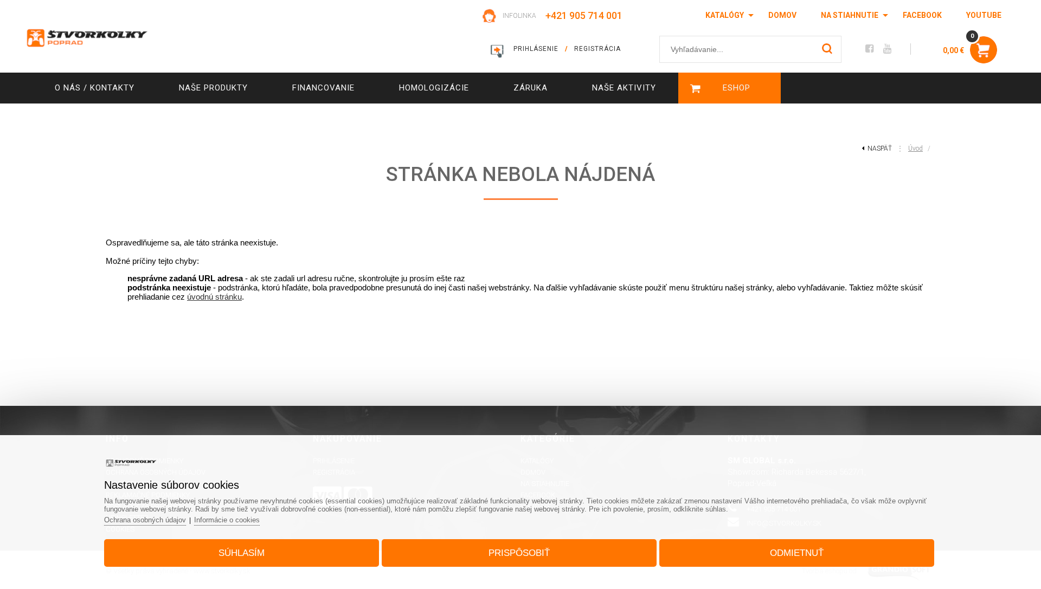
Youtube (983, 15)
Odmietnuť (797, 553)
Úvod (915, 148)
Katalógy (724, 15)
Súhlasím (242, 553)
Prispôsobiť (519, 553)
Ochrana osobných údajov (145, 520)
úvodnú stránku (214, 296)
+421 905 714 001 (583, 15)
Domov (782, 15)
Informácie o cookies (227, 520)
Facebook (922, 15)
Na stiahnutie (849, 15)
